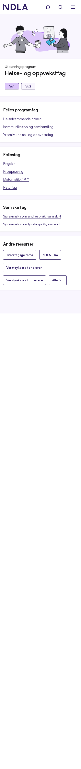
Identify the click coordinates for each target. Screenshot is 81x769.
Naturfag (10, 187)
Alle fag (58, 280)
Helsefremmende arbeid (22, 119)
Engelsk (9, 163)
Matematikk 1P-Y (16, 179)
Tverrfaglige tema (19, 255)
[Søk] (60, 7)
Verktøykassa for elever (24, 268)
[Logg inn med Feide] (48, 7)
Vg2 (28, 86)
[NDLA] (15, 7)
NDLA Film (50, 255)
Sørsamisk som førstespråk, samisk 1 (31, 224)
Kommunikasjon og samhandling (28, 126)
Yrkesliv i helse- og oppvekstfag (28, 134)
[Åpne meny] (73, 7)
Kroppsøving (13, 171)
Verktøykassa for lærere (24, 280)
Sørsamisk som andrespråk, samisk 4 (32, 216)
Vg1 (11, 86)
